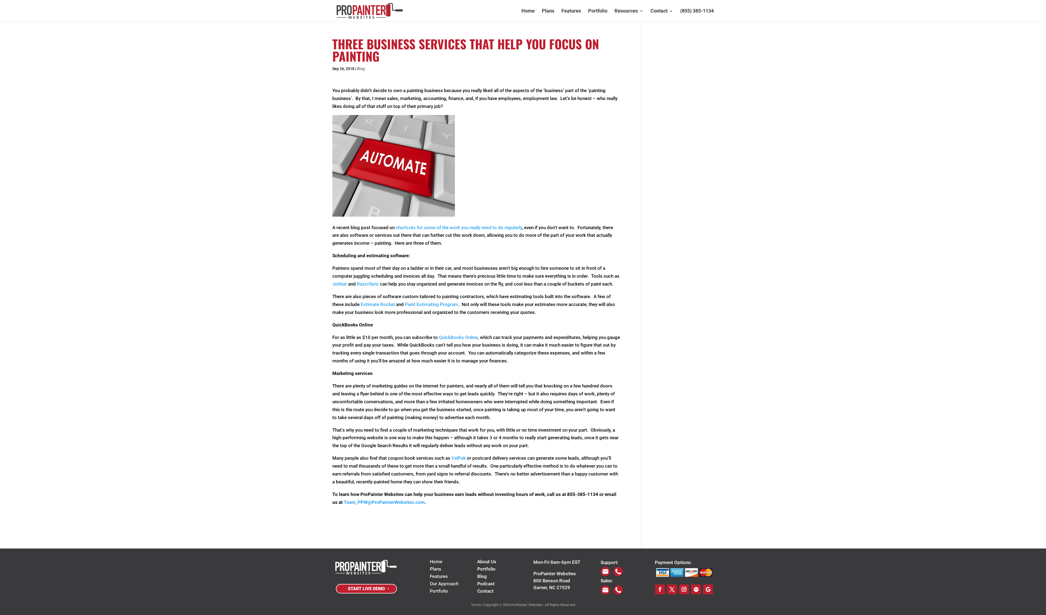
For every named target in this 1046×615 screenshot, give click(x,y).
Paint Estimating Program (431, 304)
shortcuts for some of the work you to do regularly (459, 227)
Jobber (339, 284)
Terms (476, 605)
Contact (659, 11)
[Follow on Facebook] (660, 589)
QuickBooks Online (458, 337)
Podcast (486, 583)
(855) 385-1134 (697, 11)
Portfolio (597, 11)
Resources (626, 11)
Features (571, 11)
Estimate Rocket (378, 304)
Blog (361, 68)
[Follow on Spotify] (696, 589)
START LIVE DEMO (366, 588)
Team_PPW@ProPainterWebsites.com (384, 502)
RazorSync (368, 284)
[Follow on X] (672, 589)
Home (528, 11)
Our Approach (444, 583)
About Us (486, 561)
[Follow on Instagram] (684, 589)
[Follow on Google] (708, 589)
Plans (548, 11)
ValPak (458, 458)
